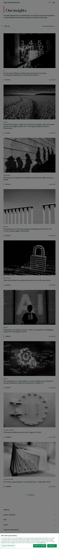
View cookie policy (41, 542)
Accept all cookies (39, 545)
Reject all (52, 545)
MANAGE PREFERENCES (8, 545)
